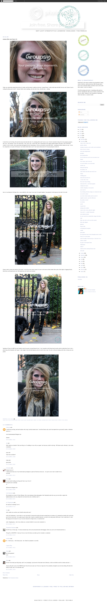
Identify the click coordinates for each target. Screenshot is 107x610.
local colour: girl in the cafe (86, 161)
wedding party (83, 175)
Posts (81, 112)
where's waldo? (83, 240)
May (82, 263)
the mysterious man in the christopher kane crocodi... (91, 234)
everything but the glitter (85, 228)
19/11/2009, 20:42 (10, 464)
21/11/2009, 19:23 (10, 547)
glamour (82, 224)
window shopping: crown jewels (87, 187)
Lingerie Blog (9, 545)
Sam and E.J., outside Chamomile (87, 212)
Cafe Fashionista (9, 493)
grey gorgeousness (84, 155)
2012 (80, 131)
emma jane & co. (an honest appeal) (87, 183)
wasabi (81, 230)
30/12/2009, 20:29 (10, 569)
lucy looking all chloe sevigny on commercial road (90, 191)
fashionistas (82, 244)
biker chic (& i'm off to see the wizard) (88, 220)
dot (6, 443)
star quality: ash (83, 169)
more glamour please (84, 214)
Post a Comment (6, 572)
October (82, 253)
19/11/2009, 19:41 (10, 439)
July (82, 259)
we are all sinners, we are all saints (87, 163)
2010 (80, 135)
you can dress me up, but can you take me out (89, 157)
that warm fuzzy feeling (85, 181)
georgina (82, 153)
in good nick (82, 206)
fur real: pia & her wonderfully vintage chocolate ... (91, 216)
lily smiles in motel (84, 200)
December (83, 139)
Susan (7, 551)
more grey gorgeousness (85, 151)
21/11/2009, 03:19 (10, 535)
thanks (81, 159)
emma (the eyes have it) (10, 39)
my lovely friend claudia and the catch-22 (88, 195)
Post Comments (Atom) (13, 577)
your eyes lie (83, 189)
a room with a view (84, 179)
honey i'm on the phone (85, 236)
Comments (82, 114)
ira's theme (82, 202)
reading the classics (84, 185)
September (83, 255)
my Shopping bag (9, 502)
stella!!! (81, 246)
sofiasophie (8, 468)
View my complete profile (90, 291)
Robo (7, 560)
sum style (82, 250)
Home (38, 575)
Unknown (8, 427)
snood (81, 204)
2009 (80, 137)
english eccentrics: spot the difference (88, 198)
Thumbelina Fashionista (11, 527)
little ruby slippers (84, 222)
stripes (81, 173)
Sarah (7, 478)
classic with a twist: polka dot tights (87, 210)
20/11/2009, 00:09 (10, 489)
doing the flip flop (84, 167)
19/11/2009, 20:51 (10, 475)
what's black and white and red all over (88, 171)
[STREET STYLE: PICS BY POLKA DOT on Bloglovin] (83, 122)
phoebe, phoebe (83, 145)
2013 (80, 129)
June (82, 261)
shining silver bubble (84, 208)
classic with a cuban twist (85, 143)
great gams (82, 232)
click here (80, 279)
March (82, 267)
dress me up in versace (85, 149)
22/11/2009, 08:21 (10, 556)
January (82, 271)
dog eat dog (82, 226)
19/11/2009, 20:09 (10, 449)
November (83, 141)
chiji (81, 218)
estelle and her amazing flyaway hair (87, 248)
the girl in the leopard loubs (86, 242)
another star (82, 165)
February (83, 269)
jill (86, 288)
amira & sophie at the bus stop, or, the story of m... (90, 238)
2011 (80, 133)
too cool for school (84, 193)
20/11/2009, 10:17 (10, 524)
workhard (8, 538)
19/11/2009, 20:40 (10, 456)
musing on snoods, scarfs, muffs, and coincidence (90, 147)
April (82, 265)
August (82, 257)
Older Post (71, 575)
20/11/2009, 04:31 (10, 498)
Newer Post (5, 575)
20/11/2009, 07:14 (10, 506)
